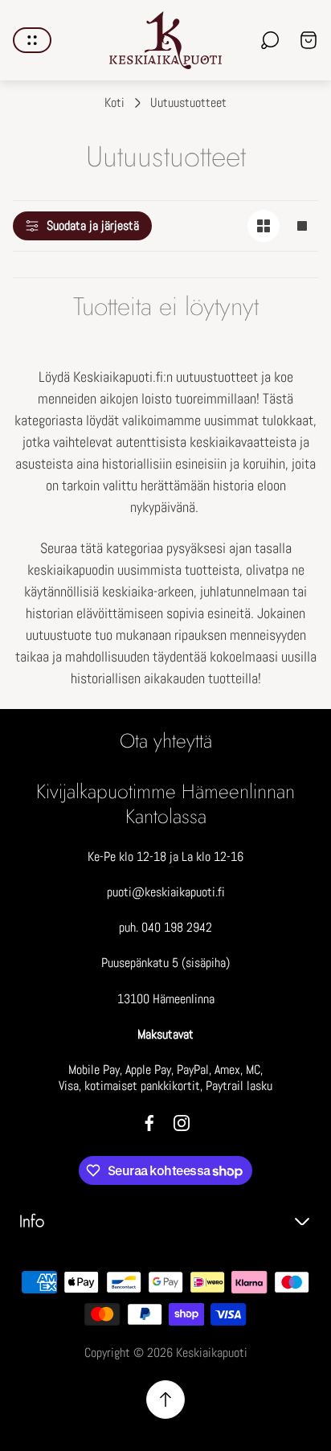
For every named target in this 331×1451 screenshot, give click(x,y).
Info (31, 1221)
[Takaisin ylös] (165, 1399)
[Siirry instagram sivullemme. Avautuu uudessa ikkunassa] (181, 1123)
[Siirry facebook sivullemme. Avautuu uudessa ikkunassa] (149, 1123)
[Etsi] (270, 40)
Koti (114, 103)
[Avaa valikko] (32, 40)
